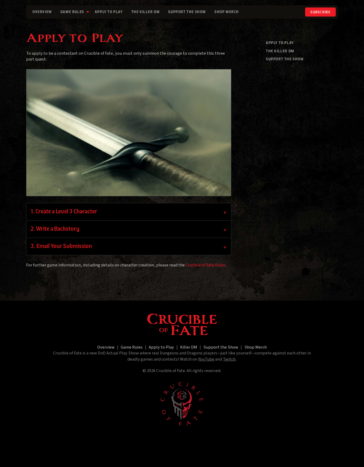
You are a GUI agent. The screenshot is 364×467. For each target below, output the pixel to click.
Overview (106, 347)
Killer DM (188, 347)
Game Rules (132, 347)
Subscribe (320, 12)
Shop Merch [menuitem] (227, 12)
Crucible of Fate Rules (205, 265)
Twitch (229, 359)
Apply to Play (280, 43)
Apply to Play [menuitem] (109, 12)
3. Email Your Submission (61, 246)
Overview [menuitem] (42, 12)
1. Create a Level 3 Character (64, 212)
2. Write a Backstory (55, 229)
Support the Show (285, 59)
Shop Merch (255, 347)
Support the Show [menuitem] (187, 12)
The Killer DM (280, 51)
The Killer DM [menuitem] (145, 12)
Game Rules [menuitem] (72, 12)
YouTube (206, 359)
